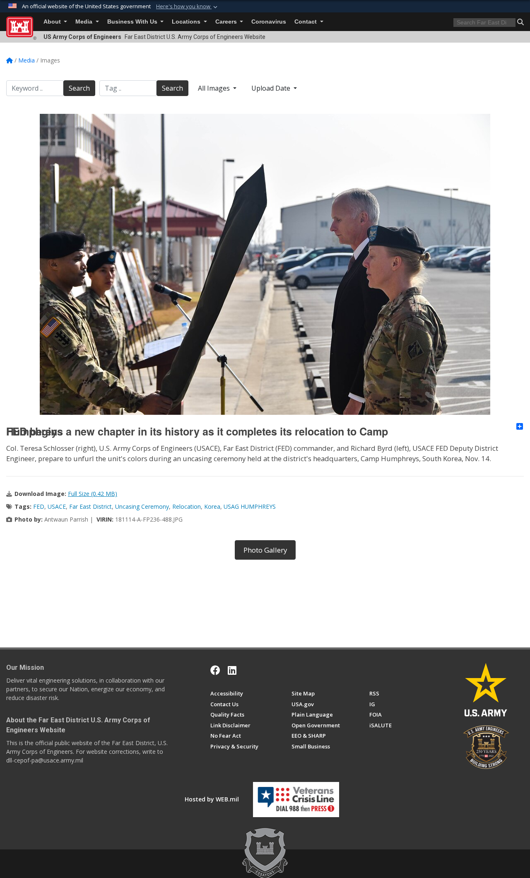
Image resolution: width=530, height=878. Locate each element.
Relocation (186, 506)
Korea (212, 506)
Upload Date (271, 88)
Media (84, 22)
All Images (214, 88)
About (53, 22)
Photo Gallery (265, 550)
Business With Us (133, 22)
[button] (187, 6)
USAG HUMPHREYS (250, 506)
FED (38, 506)
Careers (226, 22)
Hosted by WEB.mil (212, 799)
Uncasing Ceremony (142, 506)
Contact (306, 22)
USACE (57, 506)
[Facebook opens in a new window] (215, 670)
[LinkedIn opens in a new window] (232, 670)
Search (79, 88)
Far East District (90, 506)
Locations (187, 22)
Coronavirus (268, 22)
